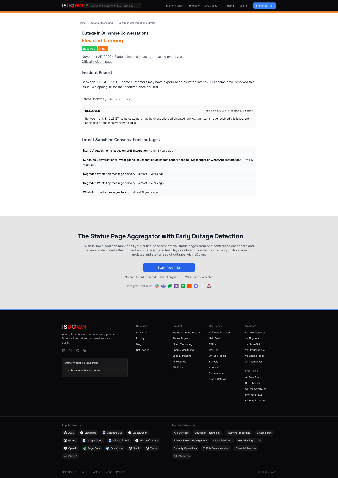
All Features (179, 361)
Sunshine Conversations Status (136, 22)
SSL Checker (252, 382)
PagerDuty (94, 448)
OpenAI (72, 448)
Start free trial (169, 267)
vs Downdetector (255, 332)
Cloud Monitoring (182, 344)
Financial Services (246, 448)
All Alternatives (253, 361)
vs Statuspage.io (255, 349)
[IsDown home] (72, 6)
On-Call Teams (217, 355)
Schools (213, 361)
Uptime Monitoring (183, 349)
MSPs (212, 344)
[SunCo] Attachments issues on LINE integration (115, 150)
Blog (138, 344)
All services (70, 455)
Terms (108, 471)
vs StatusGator (253, 344)
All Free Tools (253, 377)
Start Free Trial (264, 5)
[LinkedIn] (63, 350)
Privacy (120, 471)
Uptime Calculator (255, 388)
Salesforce (117, 448)
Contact (96, 471)
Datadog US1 (114, 432)
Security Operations (185, 448)
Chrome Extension (255, 400)
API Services (181, 432)
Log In (243, 5)
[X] (71, 350)
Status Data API (218, 378)
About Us (141, 332)
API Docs (178, 367)
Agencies (214, 367)
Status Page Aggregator (187, 332)
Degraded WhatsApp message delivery (109, 174)
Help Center (69, 471)
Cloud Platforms (222, 440)
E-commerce (216, 373)
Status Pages (180, 338)
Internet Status (174, 5)
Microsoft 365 (121, 440)
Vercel (153, 448)
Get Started (142, 349)
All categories (182, 455)
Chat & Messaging (102, 22)
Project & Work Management (190, 440)
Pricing (230, 5)
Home (82, 22)
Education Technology (207, 432)
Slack (136, 448)
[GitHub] (78, 350)
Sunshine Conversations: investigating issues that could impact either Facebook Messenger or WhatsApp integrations (162, 160)
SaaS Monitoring (182, 355)
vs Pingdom (252, 338)
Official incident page (97, 61)
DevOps (213, 349)
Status (83, 471)
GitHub (72, 440)
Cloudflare (90, 432)
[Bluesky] (85, 350)
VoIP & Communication (216, 448)
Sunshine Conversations (125, 33)
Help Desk (215, 338)
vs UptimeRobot (254, 355)
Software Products (219, 332)
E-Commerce (264, 432)
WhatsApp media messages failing (106, 192)
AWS (71, 432)
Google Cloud (94, 440)
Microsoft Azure (149, 440)
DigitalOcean (140, 432)
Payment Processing (238, 432)
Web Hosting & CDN (249, 440)
